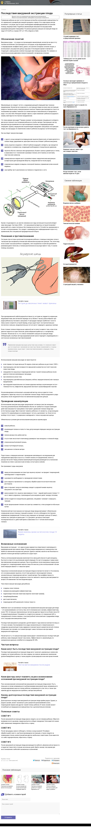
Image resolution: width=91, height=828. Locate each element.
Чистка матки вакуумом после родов (34, 665)
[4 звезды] (6, 760)
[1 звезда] (2, 760)
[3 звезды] (5, 760)
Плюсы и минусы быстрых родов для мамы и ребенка (51, 787)
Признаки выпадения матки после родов (7, 786)
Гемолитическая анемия (71, 223)
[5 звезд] (8, 760)
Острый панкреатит (70, 264)
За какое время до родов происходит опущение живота (21, 787)
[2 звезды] (3, 760)
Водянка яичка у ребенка (71, 203)
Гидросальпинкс (69, 244)
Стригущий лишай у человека (73, 284)
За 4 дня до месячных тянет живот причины (37, 303)
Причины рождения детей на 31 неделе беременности (36, 787)
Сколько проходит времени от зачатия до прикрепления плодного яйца (75, 82)
